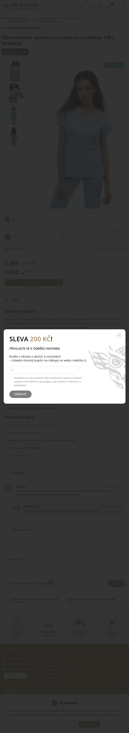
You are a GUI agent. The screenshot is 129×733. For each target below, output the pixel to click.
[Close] (119, 335)
